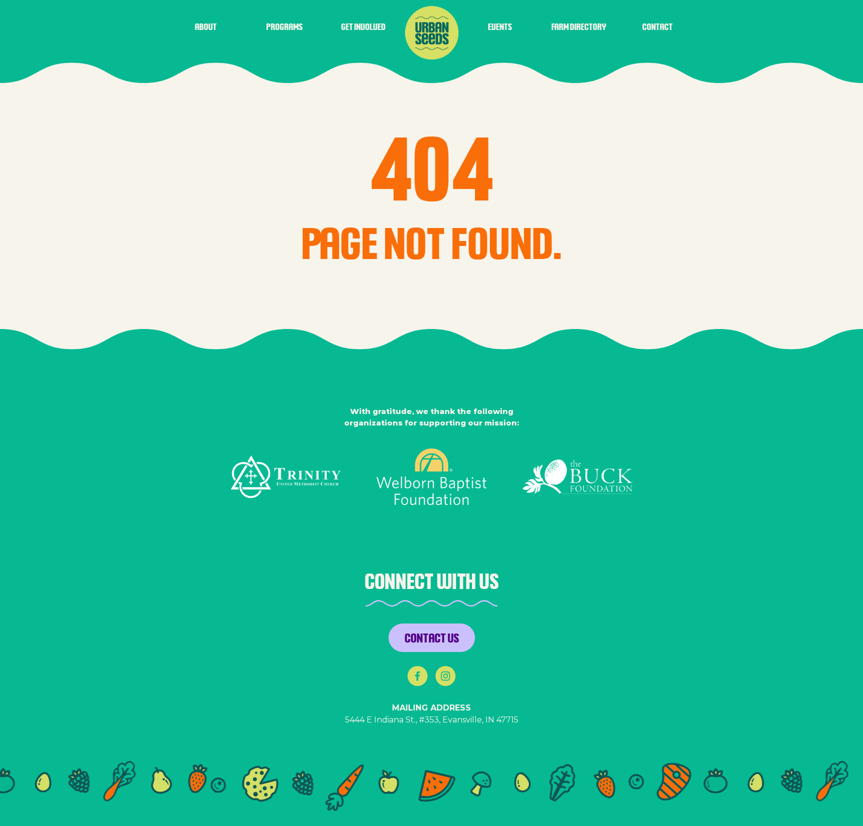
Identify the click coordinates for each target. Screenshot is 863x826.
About (206, 26)
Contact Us (432, 637)
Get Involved (363, 26)
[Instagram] (445, 676)
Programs (284, 26)
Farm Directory (578, 26)
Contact (657, 26)
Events (500, 26)
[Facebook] (418, 676)
